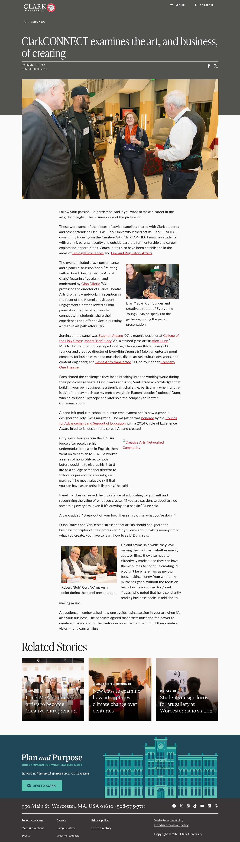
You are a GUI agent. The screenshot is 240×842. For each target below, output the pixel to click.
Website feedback (68, 835)
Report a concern (32, 820)
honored (147, 417)
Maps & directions (33, 828)
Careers (61, 820)
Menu (181, 5)
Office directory (101, 828)
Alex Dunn (160, 340)
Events (26, 835)
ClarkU (25, 22)
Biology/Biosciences (88, 252)
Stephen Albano (111, 335)
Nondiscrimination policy (171, 825)
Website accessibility (168, 820)
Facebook (208, 65)
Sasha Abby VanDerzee (113, 361)
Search (206, 5)
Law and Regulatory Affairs (131, 252)
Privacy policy (100, 820)
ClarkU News (38, 21)
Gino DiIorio (90, 283)
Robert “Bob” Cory (98, 340)
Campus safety (66, 828)
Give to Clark (44, 786)
